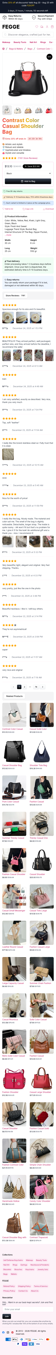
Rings (43, 42)
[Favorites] (36, 26)
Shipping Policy (24, 1286)
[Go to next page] (42, 687)
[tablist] (28, 296)
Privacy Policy (9, 1291)
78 (36, 687)
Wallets (14, 1274)
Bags (30, 48)
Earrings (24, 1265)
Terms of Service (41, 1286)
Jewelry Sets (42, 1269)
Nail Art (33, 42)
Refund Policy (9, 1286)
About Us (34, 1291)
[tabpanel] (28, 495)
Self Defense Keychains (13, 1260)
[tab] (15, 295)
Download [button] (49, 209)
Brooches (18, 1269)
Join (7, 1316)
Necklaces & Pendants (40, 1265)
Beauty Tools (20, 42)
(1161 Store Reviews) (27, 158)
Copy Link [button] (29, 209)
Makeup (6, 42)
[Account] (47, 26)
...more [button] (8, 235)
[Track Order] (41, 26)
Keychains (30, 1269)
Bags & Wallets (16, 48)
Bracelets (7, 1269)
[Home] (3, 49)
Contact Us (23, 1291)
